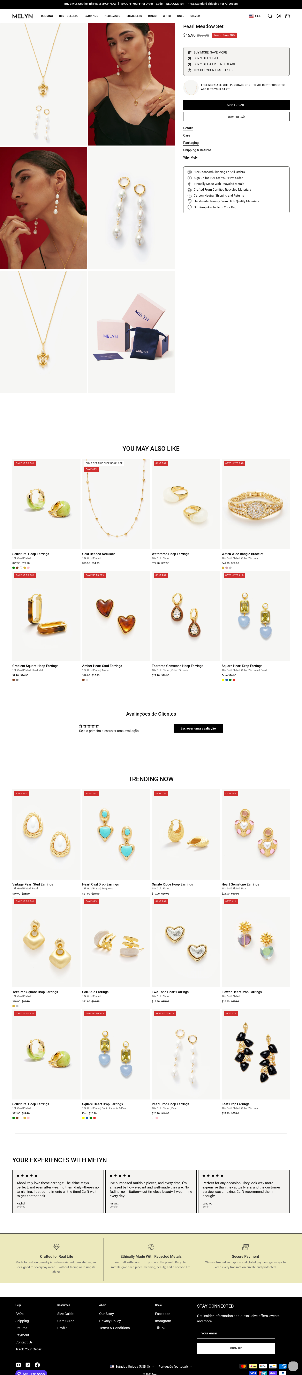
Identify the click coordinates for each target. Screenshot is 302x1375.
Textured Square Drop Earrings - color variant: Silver (17, 1006)
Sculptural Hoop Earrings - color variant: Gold (24, 568)
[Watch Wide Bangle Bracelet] (256, 504)
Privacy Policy (110, 1321)
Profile (62, 1328)
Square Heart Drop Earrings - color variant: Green (230, 680)
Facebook (163, 1314)
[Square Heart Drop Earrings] (256, 616)
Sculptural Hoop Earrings (30, 554)
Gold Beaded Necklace (98, 554)
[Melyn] (22, 16)
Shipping (22, 1321)
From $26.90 (229, 675)
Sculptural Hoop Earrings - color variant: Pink (28, 568)
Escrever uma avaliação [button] (198, 728)
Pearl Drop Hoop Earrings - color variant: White (153, 1118)
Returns (21, 1328)
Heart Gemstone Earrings (240, 884)
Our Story (106, 1314)
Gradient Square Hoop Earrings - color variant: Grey (17, 680)
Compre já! (236, 116)
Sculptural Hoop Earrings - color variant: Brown (17, 568)
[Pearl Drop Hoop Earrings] (186, 1054)
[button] (91, 16)
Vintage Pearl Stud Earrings (32, 884)
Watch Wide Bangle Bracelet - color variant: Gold (223, 568)
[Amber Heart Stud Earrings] (116, 616)
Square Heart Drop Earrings (242, 666)
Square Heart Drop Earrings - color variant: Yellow (223, 680)
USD (258, 16)
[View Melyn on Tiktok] (28, 1365)
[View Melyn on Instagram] (18, 1365)
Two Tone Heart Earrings (170, 992)
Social (158, 1305)
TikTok (160, 1328)
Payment (22, 1335)
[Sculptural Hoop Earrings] (46, 504)
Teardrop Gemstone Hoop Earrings (177, 666)
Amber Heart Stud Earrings (102, 666)
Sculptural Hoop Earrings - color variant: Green (13, 568)
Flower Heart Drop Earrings (242, 992)
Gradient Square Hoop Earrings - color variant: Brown (13, 680)
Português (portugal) (173, 1366)
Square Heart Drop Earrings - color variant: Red (234, 680)
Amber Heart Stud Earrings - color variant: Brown (83, 680)
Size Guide (65, 1314)
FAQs (19, 1314)
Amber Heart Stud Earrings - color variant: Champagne (87, 680)
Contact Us (24, 1342)
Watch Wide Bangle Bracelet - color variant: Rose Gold (226, 568)
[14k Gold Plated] (191, 87)
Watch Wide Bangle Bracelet (242, 554)
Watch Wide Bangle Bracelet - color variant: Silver (230, 568)
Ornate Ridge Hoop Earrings (172, 884)
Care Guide (65, 1321)
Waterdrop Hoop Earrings (170, 554)
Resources (63, 1305)
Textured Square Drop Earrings (35, 992)
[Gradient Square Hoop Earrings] (46, 616)
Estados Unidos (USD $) (132, 1366)
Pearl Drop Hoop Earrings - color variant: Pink (157, 1118)
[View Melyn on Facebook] (37, 1365)
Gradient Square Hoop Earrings (35, 666)
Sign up (236, 1348)
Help (18, 1305)
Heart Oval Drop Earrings (100, 884)
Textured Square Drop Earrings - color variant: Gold (13, 1006)
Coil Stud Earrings (95, 992)
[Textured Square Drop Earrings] (46, 942)
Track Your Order (28, 1349)
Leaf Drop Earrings (235, 1104)
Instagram (163, 1321)
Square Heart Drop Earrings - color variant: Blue (226, 680)
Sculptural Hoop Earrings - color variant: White (21, 568)
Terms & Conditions (114, 1328)
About (102, 1305)
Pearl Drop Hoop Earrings (170, 1104)
